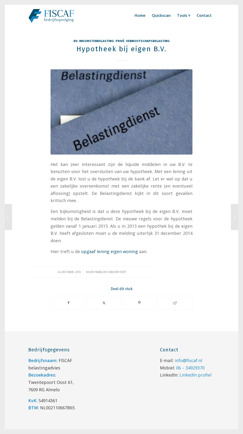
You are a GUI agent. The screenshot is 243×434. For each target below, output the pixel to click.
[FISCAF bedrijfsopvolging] (51, 15)
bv (75, 41)
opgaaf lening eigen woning (109, 251)
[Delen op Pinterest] (139, 302)
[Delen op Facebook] (68, 302)
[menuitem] (140, 15)
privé (120, 41)
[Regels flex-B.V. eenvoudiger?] (8, 217)
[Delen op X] (104, 302)
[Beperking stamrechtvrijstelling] (234, 217)
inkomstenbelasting (96, 41)
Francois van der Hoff (110, 272)
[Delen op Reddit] (174, 302)
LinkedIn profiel (195, 375)
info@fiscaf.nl (188, 360)
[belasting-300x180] (121, 112)
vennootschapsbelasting (148, 41)
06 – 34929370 (190, 368)
